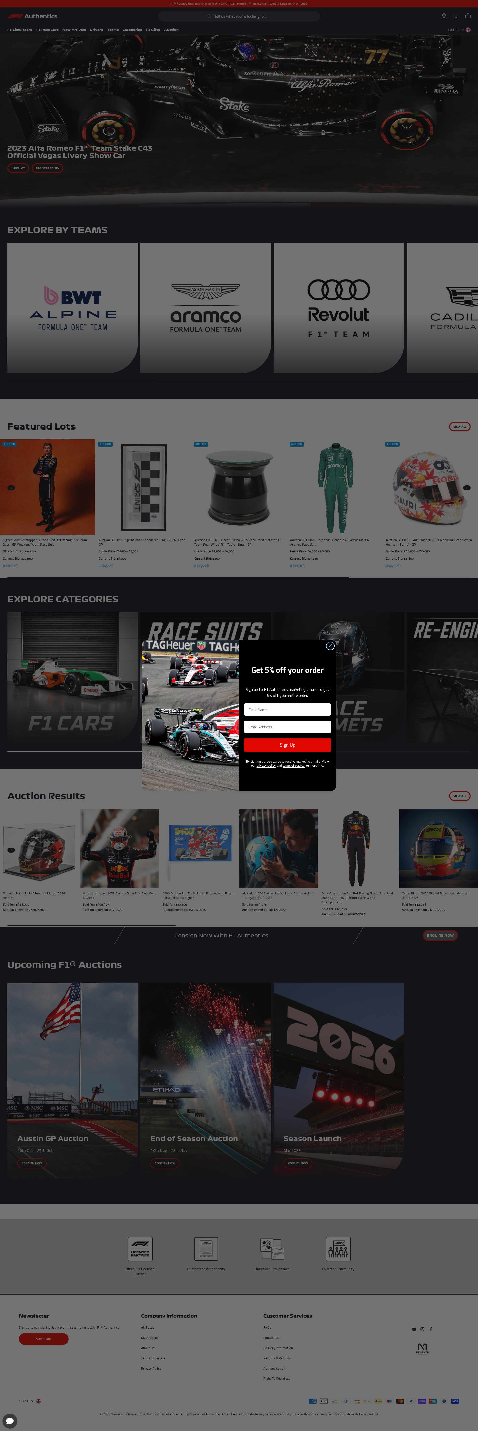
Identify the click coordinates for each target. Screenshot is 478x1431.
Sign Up (287, 745)
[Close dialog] (330, 646)
